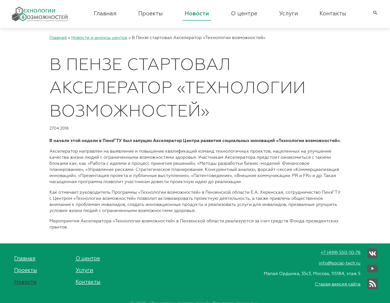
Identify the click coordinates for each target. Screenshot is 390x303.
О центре (244, 14)
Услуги (288, 14)
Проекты (150, 14)
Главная (105, 14)
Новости (197, 14)
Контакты (333, 14)
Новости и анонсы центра (99, 38)
